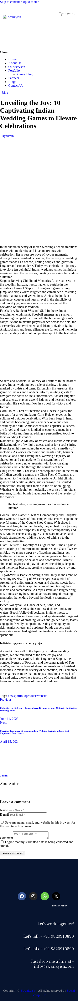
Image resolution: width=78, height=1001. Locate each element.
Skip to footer (29, 2)
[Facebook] (22, 896)
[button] (72, 22)
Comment (6, 838)
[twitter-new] (17, 791)
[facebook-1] (5, 791)
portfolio (20, 696)
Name (4, 810)
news (11, 696)
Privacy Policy (59, 905)
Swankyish (27, 990)
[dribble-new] (28, 791)
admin (3, 775)
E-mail (4, 814)
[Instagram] (33, 896)
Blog (5, 92)
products (31, 696)
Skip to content (10, 2)
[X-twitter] (56, 896)
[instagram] (40, 791)
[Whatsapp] (45, 896)
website (42, 696)
